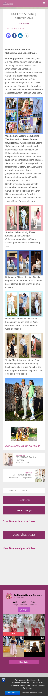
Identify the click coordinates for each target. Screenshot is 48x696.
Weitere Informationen (32, 693)
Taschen (36, 446)
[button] (8, 35)
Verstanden (13, 693)
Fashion (16, 446)
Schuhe (28, 446)
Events (8, 446)
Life (22, 446)
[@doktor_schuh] (8, 596)
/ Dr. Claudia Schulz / (15, 28)
